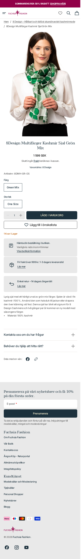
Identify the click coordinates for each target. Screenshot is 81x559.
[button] (4, 13)
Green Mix (12, 188)
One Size (12, 204)
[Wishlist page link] (57, 13)
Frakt (34, 161)
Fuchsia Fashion (22, 538)
